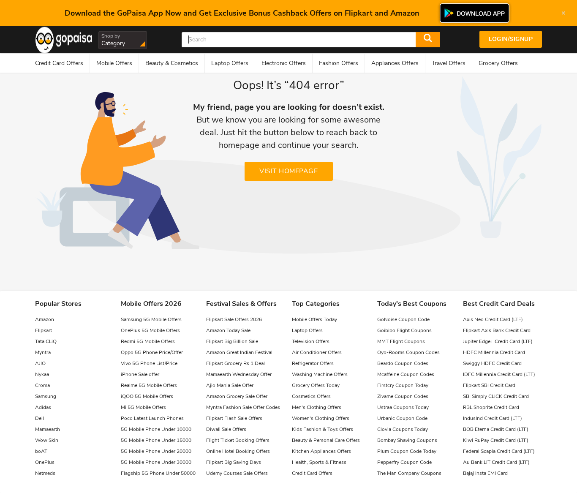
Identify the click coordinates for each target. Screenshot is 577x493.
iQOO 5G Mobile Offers (147, 396)
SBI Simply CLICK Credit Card (496, 396)
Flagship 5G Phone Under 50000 (158, 473)
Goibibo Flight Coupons (404, 330)
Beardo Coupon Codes (402, 363)
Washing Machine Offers (320, 374)
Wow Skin (46, 440)
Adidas (43, 407)
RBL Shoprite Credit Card (491, 407)
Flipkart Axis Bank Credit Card (497, 330)
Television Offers (310, 341)
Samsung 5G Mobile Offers (151, 319)
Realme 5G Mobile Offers (149, 385)
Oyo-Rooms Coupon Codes (408, 352)
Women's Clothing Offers (320, 418)
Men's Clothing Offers (316, 407)
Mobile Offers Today (314, 319)
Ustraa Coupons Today (403, 407)
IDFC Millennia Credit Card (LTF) (499, 374)
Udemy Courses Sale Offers (237, 473)
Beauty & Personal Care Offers (326, 440)
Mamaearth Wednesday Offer (239, 374)
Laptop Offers (307, 330)
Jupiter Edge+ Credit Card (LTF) (498, 341)
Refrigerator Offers (313, 363)
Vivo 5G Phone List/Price (149, 363)
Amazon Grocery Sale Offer (236, 396)
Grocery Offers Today (316, 385)
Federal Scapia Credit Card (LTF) (499, 451)
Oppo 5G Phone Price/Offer (152, 352)
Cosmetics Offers (311, 396)
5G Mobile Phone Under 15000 (156, 440)
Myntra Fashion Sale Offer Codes (243, 407)
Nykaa (42, 374)
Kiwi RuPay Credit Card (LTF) (495, 440)
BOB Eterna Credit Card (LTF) (495, 429)
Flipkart (43, 330)
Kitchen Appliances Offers (321, 451)
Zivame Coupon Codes (402, 396)
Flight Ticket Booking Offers (237, 440)
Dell (39, 418)
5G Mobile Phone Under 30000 (156, 462)
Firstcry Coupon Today (402, 385)
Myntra (43, 352)
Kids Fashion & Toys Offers (322, 429)
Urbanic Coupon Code (402, 418)
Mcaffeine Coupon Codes (405, 374)
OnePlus (44, 462)
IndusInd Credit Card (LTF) (492, 418)
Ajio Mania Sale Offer (229, 385)
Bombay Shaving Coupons (407, 440)
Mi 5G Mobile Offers (143, 407)
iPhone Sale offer (140, 374)
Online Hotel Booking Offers (238, 451)
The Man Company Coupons (409, 473)
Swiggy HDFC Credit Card (492, 363)
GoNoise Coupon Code (403, 319)
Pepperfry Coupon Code (404, 462)
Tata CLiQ (46, 341)
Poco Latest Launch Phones (152, 418)
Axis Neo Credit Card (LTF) (493, 319)
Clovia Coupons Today (402, 429)
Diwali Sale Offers (226, 429)
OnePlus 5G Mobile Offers (150, 330)
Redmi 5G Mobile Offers (148, 341)
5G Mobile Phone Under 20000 (156, 451)
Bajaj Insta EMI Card (485, 473)
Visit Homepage (288, 171)
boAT (41, 451)
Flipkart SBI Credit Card (489, 385)
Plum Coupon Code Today (406, 451)
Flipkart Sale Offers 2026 (234, 319)
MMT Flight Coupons (401, 341)
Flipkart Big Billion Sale (232, 341)
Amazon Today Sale (228, 330)
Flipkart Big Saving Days (233, 462)
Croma (42, 385)
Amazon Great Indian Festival (239, 352)
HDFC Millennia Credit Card (494, 352)
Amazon (44, 319)
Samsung (45, 396)
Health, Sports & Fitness (319, 462)
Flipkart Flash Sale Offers (234, 418)
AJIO (40, 363)
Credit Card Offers (312, 473)
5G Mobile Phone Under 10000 (156, 429)
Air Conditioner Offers (317, 352)
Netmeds (45, 473)
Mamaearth (47, 429)
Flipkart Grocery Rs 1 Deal (235, 363)
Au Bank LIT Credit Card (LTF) (496, 462)
